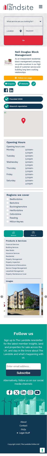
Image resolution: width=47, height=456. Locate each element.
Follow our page (25, 78)
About (23, 422)
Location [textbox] (10, 31)
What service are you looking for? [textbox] (20, 21)
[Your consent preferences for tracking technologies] (42, 450)
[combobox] (23, 19)
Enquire (11, 84)
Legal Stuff (24, 433)
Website (24, 84)
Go (23, 40)
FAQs (23, 429)
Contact (23, 425)
